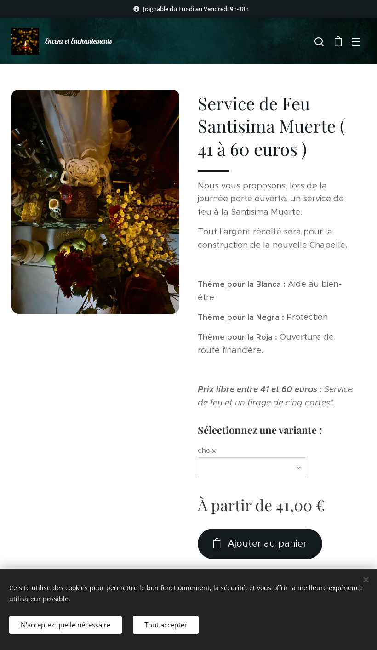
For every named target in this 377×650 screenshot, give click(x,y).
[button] (319, 41)
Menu (356, 41)
